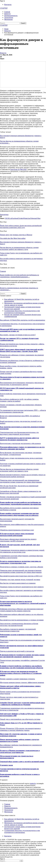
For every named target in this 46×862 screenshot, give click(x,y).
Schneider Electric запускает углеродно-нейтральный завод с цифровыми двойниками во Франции (22, 703)
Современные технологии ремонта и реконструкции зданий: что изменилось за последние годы (22, 551)
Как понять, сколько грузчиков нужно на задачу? (18, 335)
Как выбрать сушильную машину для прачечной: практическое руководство (18, 630)
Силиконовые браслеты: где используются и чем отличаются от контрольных (22, 312)
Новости (7, 14)
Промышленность (10, 15)
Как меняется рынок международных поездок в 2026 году (21, 576)
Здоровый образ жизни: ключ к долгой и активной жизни (22, 761)
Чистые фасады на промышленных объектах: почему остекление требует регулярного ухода (19, 470)
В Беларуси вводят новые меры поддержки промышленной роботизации (17, 534)
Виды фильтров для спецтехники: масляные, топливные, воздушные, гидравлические (21, 453)
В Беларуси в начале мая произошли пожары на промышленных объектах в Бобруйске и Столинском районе (21, 673)
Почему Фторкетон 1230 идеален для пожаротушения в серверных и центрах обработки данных (20, 729)
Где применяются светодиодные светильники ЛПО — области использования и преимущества (23, 411)
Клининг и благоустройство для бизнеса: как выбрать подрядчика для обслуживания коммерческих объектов (21, 667)
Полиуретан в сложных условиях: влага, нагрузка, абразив (21, 567)
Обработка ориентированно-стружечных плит (17, 530)
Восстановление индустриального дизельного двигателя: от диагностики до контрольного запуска (22, 383)
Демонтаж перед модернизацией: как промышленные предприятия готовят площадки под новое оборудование (21, 481)
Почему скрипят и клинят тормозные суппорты (17, 679)
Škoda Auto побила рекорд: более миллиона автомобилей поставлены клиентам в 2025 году (21, 226)
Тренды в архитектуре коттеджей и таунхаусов (17, 651)
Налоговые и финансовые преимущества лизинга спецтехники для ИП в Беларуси (18, 540)
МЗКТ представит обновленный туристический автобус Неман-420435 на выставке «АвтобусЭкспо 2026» (21, 350)
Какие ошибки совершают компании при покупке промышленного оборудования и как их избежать (19, 514)
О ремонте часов (6, 765)
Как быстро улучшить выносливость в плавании (18, 583)
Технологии (8, 17)
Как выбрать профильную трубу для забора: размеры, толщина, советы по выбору (19, 400)
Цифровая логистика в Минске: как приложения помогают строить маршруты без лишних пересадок (21, 610)
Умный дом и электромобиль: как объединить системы (20, 719)
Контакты (7, 4)
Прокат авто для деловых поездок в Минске (16, 235)
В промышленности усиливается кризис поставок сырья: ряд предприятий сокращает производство (22, 656)
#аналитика (4, 214)
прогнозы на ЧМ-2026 (18, 169)
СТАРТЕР (3, 8)
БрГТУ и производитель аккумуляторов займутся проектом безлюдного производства (19, 439)
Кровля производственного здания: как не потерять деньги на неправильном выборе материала (22, 476)
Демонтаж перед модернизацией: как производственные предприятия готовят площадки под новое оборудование (21, 571)
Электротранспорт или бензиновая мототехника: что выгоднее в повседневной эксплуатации (19, 433)
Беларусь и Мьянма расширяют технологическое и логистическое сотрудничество (20, 751)
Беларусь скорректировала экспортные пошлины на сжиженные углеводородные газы (20, 562)
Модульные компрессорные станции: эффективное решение (22, 682)
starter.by (33, 783)
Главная (7, 12)
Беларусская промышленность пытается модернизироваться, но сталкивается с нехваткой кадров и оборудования (23, 603)
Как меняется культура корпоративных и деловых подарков (22, 620)
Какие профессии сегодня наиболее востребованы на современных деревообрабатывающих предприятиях (20, 503)
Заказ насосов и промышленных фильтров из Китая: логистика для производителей (19, 624)
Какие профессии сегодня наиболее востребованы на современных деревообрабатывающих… (19, 276)
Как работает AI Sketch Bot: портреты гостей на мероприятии (22, 320)
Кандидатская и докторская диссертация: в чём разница (20, 443)
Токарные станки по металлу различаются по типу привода (22, 587)
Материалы (8, 19)
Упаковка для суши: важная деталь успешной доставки (20, 579)
